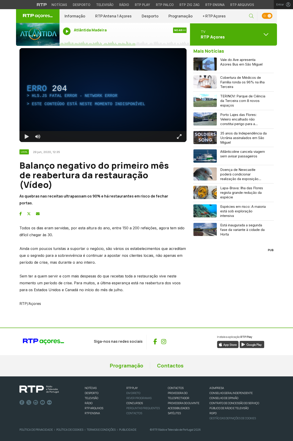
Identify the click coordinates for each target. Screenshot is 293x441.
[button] (251, 16)
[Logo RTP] (39, 389)
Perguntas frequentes (143, 408)
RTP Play (142, 5)
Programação (180, 16)
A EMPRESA (216, 388)
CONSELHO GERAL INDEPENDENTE (231, 393)
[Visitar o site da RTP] (42, 4)
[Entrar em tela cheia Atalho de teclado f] (179, 136)
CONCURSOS (134, 403)
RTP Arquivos (242, 5)
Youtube (42, 402)
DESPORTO (91, 393)
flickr (49, 402)
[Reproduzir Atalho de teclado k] (26, 136)
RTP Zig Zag (189, 5)
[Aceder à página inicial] (38, 16)
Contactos (170, 365)
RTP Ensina (215, 5)
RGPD (213, 413)
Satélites (174, 413)
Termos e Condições (101, 430)
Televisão (105, 5)
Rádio (124, 5)
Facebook (21, 402)
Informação (75, 16)
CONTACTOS (176, 388)
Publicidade (127, 430)
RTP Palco (165, 5)
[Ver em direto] (38, 34)
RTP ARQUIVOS (94, 408)
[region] (103, 95)
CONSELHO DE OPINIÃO (223, 398)
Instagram (35, 402)
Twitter (28, 402)
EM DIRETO (133, 393)
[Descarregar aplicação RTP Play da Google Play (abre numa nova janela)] (251, 344)
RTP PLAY (132, 388)
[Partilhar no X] (29, 213)
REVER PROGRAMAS (139, 398)
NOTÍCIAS (91, 388)
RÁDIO (88, 403)
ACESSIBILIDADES (179, 408)
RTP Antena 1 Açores (113, 16)
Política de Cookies (69, 430)
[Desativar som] (37, 136)
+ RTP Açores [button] (214, 16)
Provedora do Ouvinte (183, 403)
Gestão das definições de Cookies (232, 418)
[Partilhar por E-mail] (38, 213)
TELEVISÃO (91, 398)
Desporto (81, 5)
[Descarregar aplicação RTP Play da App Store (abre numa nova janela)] (228, 344)
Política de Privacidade (36, 430)
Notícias (59, 5)
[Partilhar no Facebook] (20, 213)
